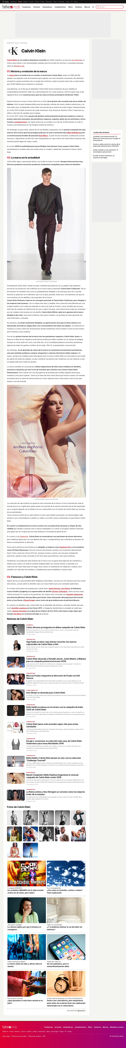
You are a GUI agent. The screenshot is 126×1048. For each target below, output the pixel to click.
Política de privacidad (19, 1036)
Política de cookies (34, 1036)
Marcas (87, 7)
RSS (44, 1036)
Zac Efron (17, 614)
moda (11, 1031)
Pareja (42, 1)
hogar (62, 1031)
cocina (23, 1031)
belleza (17, 1031)
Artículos (36, 7)
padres (29, 1031)
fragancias (24, 536)
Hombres (78, 7)
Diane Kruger (29, 600)
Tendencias (26, 7)
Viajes (76, 1)
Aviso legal (6, 1036)
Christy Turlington (59, 591)
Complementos (60, 7)
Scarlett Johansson (74, 594)
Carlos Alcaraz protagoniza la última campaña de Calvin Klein (55, 627)
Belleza (25, 1)
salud (48, 1031)
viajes (69, 1031)
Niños (70, 7)
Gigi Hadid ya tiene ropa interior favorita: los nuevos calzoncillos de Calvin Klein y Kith (51, 643)
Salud (55, 1)
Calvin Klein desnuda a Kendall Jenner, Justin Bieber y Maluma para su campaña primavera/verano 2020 (56, 660)
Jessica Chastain (19, 611)
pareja (35, 1031)
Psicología (61, 1)
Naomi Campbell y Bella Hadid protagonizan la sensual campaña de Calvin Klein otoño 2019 (52, 776)
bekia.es (5, 1031)
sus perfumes (76, 60)
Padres (37, 1)
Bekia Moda (10, 43)
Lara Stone (65, 588)
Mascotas (49, 1)
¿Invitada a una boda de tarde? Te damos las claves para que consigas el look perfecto (106, 138)
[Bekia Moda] (11, 7)
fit (65, 1031)
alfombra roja (19, 66)
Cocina (31, 1)
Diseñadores (47, 7)
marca (12, 75)
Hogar (67, 1)
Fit (71, 1)
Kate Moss (43, 136)
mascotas (41, 1031)
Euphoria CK (65, 547)
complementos (20, 122)
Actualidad (13, 1)
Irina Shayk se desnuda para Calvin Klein (45, 693)
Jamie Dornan (54, 588)
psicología (54, 1031)
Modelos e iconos (117, 1027)
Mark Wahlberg (73, 133)
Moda (20, 1)
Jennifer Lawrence (19, 608)
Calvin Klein (12, 60)
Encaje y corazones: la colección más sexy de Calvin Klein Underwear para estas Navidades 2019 (54, 742)
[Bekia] (5, 2)
